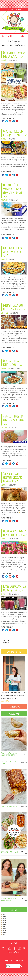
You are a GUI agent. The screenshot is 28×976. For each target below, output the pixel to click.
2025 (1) (3, 913)
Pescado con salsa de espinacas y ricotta (8, 761)
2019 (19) (3, 925)
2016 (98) (3, 931)
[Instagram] (19, 946)
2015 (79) (3, 933)
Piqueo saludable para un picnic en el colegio (14, 533)
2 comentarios (12, 139)
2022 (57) (3, 919)
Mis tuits (3, 955)
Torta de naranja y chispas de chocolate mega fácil (12, 477)
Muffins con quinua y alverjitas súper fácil (13, 250)
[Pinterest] (25, 946)
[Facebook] (10, 946)
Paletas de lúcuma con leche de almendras (13, 307)
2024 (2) (3, 915)
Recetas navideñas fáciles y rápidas (9, 850)
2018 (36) (3, 927)
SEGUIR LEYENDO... (5, 699)
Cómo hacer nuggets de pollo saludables (13, 363)
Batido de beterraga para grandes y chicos (14, 588)
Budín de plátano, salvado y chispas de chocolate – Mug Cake (13, 189)
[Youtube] (14, 946)
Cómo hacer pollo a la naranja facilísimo (13, 133)
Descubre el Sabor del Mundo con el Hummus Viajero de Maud (9, 898)
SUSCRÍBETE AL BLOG (14, 705)
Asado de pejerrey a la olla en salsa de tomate (14, 418)
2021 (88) (3, 921)
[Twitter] (4, 946)
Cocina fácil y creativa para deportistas (14, 54)
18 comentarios (12, 485)
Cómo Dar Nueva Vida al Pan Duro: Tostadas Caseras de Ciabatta (9, 753)
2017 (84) (3, 929)
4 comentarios (12, 259)
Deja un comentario (13, 60)
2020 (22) (3, 923)
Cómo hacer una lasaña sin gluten (9, 805)
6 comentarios (12, 427)
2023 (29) (3, 917)
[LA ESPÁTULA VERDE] (14, 22)
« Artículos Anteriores (6, 641)
